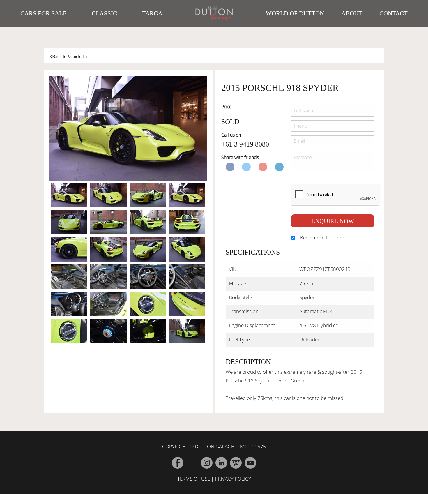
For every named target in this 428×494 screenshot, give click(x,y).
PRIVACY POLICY (233, 478)
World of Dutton (295, 13)
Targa (152, 13)
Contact (393, 13)
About (351, 13)
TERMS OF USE (193, 478)
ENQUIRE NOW (332, 221)
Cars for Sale (43, 13)
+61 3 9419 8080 (245, 144)
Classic (104, 13)
